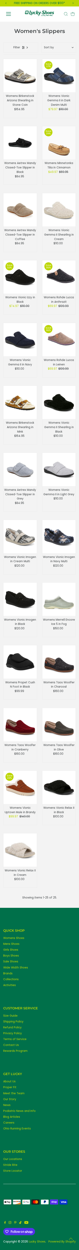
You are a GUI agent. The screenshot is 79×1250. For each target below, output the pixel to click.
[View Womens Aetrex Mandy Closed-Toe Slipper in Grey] (20, 469)
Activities (9, 985)
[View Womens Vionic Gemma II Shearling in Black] (59, 402)
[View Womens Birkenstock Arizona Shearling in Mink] (20, 402)
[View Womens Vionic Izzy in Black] (20, 277)
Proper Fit (9, 1087)
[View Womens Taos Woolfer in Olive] (59, 724)
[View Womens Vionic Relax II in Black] (59, 787)
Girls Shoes (10, 950)
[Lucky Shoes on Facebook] (5, 1223)
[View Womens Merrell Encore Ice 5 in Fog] (59, 599)
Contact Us (11, 1045)
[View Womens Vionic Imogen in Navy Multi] (59, 536)
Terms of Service (15, 1039)
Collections (11, 979)
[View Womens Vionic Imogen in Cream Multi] (20, 536)
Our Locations (12, 1159)
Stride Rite (10, 1165)
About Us (9, 1081)
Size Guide (10, 1016)
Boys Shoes (11, 956)
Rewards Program (15, 1051)
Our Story (9, 1099)
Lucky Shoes (37, 1242)
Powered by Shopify (62, 1242)
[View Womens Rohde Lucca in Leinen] (59, 339)
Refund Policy (12, 1027)
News (7, 1105)
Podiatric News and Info (19, 1111)
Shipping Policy (13, 1021)
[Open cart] (73, 14)
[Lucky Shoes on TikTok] (20, 1223)
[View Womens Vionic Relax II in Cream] (20, 850)
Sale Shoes (10, 961)
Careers (8, 1123)
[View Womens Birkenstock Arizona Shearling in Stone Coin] (20, 75)
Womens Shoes (13, 938)
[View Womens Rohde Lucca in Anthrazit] (59, 277)
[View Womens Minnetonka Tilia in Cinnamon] (59, 143)
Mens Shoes (11, 944)
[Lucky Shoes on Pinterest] (15, 1223)
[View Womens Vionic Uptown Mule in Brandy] (20, 787)
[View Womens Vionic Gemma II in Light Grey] (59, 469)
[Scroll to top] (71, 1239)
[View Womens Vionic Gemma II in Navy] (20, 339)
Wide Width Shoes (15, 968)
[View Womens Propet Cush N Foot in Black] (20, 662)
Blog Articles (11, 1117)
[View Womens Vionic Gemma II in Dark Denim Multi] (59, 75)
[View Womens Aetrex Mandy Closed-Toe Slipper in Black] (20, 143)
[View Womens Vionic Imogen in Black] (20, 599)
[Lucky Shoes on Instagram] (9, 1223)
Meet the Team (14, 1093)
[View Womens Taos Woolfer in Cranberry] (20, 724)
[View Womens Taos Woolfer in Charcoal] (59, 662)
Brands (8, 973)
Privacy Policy (12, 1033)
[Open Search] (66, 14)
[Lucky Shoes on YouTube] (26, 1223)
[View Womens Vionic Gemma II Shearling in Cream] (59, 210)
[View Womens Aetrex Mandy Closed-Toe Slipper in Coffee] (20, 210)
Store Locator (12, 1171)
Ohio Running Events (17, 1128)
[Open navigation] (12, 14)
